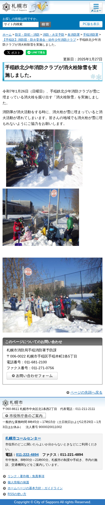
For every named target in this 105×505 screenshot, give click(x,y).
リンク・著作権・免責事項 (26, 476)
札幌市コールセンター (23, 438)
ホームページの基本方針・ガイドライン (35, 488)
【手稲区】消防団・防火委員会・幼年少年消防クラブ (39, 40)
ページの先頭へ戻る (86, 392)
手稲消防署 (90, 34)
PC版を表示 (91, 24)
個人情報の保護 (18, 482)
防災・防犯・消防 (27, 34)
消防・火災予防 (53, 34)
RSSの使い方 (17, 494)
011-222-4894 (27, 455)
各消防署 (74, 34)
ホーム (7, 34)
